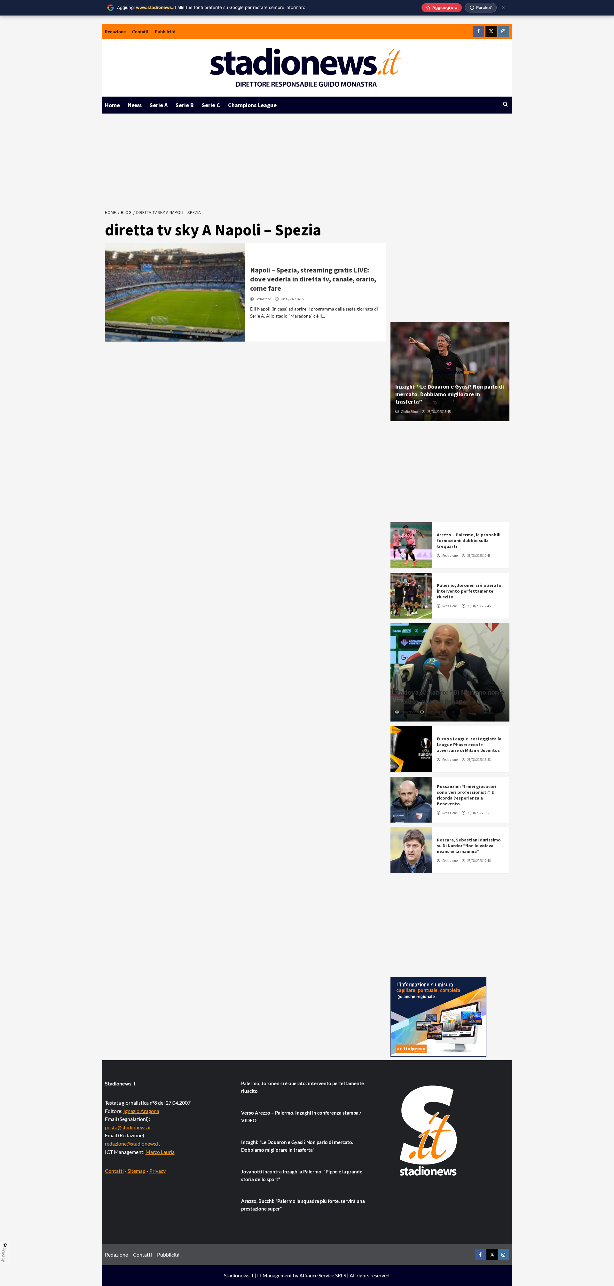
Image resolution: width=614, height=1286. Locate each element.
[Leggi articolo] (175, 292)
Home (112, 105)
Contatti (140, 31)
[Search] (505, 104)
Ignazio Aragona (141, 1111)
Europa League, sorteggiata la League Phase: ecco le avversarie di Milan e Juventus (469, 744)
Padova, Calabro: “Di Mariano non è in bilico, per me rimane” (449, 697)
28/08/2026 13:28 (479, 813)
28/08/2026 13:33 (479, 759)
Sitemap (137, 1171)
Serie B (185, 105)
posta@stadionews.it (128, 1127)
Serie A (159, 105)
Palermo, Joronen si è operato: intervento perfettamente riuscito (470, 591)
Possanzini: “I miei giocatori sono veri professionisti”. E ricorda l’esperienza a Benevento (466, 795)
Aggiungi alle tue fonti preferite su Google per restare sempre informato (211, 7)
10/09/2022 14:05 (292, 299)
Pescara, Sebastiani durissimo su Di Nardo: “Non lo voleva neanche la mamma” (469, 845)
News (135, 105)
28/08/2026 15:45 (439, 411)
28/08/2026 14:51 (437, 712)
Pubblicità (165, 31)
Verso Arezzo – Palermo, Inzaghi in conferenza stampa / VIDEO (301, 1116)
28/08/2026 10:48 (479, 555)
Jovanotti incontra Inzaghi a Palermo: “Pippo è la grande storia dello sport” (301, 1175)
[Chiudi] (503, 7)
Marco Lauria (160, 1152)
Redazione (115, 31)
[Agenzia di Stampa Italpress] (438, 1016)
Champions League (252, 105)
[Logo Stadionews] (429, 1130)
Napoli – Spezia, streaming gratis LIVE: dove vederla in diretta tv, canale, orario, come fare (313, 279)
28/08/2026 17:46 (479, 606)
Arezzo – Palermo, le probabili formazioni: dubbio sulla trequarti (468, 540)
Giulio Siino (409, 411)
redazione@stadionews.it (132, 1143)
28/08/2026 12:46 (479, 860)
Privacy (157, 1171)
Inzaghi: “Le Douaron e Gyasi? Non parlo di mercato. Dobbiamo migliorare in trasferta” (449, 394)
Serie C (211, 105)
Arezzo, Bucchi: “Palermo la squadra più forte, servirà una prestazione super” (303, 1204)
